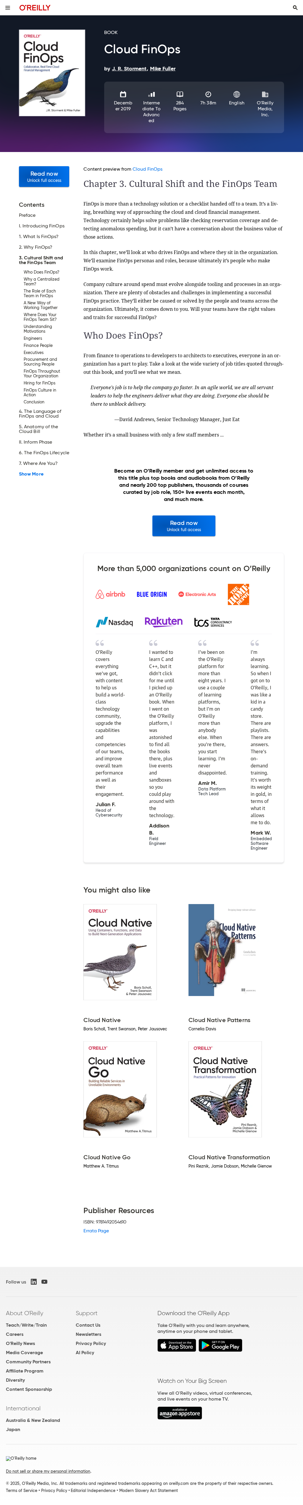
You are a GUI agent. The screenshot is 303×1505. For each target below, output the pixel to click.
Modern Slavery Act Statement (148, 1490)
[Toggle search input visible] (295, 8)
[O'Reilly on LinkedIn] (34, 1282)
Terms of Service (21, 1490)
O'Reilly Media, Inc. (265, 108)
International (23, 1408)
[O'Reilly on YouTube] (44, 1282)
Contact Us (88, 1325)
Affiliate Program (24, 1371)
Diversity (15, 1380)
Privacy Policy (91, 1343)
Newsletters (88, 1334)
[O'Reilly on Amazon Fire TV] (179, 1418)
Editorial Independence (93, 1490)
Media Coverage (24, 1352)
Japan (13, 1429)
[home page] (35, 7)
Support (87, 1313)
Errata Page (96, 1231)
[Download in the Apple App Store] (176, 1350)
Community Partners (28, 1362)
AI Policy (85, 1352)
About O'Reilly (24, 1313)
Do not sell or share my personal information (48, 1471)
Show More (31, 474)
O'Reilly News (20, 1343)
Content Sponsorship (29, 1389)
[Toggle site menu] (8, 8)
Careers (14, 1334)
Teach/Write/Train (26, 1325)
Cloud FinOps (147, 169)
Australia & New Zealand (33, 1420)
